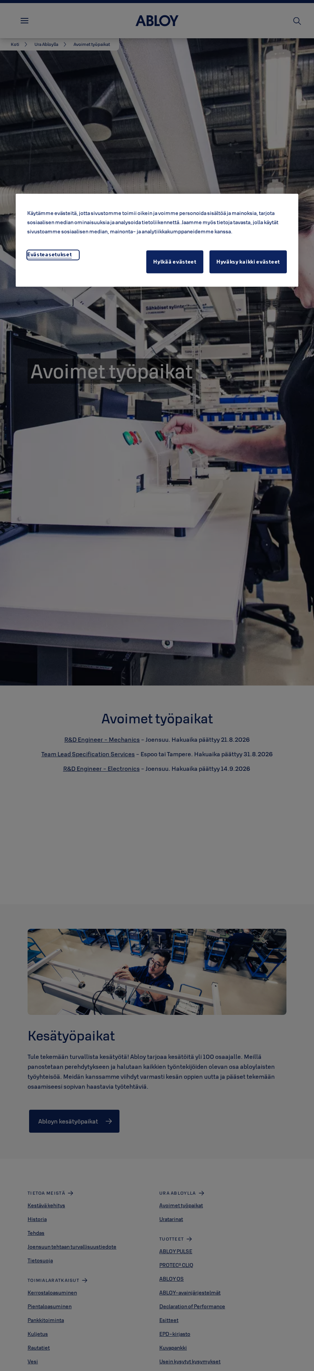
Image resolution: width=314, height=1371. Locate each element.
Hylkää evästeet (174, 261)
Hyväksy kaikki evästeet (248, 261)
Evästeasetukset (49, 254)
